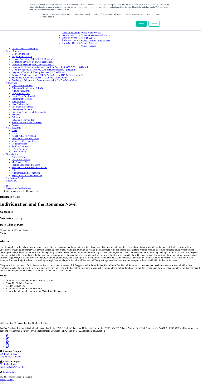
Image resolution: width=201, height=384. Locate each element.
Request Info (68, 35)
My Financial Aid (20, 162)
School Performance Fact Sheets (27, 122)
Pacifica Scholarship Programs (26, 165)
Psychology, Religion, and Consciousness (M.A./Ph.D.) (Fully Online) (44, 80)
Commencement (19, 143)
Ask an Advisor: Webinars (24, 136)
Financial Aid (12, 154)
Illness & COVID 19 (71, 43)
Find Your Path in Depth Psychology (29, 112)
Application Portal (14, 178)
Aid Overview (18, 157)
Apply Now (11, 180)
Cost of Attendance (21, 159)
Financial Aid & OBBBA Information (29, 167)
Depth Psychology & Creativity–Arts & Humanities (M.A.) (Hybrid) (43, 69)
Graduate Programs (71, 32)
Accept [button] (141, 23)
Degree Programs (14, 51)
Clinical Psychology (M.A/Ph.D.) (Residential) (33, 59)
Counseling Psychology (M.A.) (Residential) (32, 62)
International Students (22, 109)
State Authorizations (21, 104)
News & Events (13, 128)
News (14, 130)
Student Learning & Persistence (95, 40)
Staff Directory (88, 38)
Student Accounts (70, 40)
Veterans (16, 114)
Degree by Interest (20, 54)
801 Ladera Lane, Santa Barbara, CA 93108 (12, 365)
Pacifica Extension (20, 146)
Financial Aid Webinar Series (25, 138)
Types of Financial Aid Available (27, 175)
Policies (15, 170)
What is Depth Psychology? (25, 48)
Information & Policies (22, 106)
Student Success (88, 46)
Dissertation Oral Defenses (18, 188)
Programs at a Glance (22, 56)
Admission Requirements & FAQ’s (28, 88)
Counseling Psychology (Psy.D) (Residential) (33, 64)
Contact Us (17, 125)
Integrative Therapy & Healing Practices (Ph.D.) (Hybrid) (38, 72)
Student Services (69, 37)
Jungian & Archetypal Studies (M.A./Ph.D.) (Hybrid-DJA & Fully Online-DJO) (49, 75)
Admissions (11, 83)
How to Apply (18, 101)
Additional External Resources (26, 173)
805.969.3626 (9, 372)
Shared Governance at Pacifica (95, 35)
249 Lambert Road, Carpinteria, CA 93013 (10, 355)
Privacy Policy (7, 379)
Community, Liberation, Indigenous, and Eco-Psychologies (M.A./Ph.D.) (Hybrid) (50, 67)
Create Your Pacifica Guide (24, 96)
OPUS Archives (19, 149)
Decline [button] (154, 23)
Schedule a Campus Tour (23, 120)
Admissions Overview (22, 85)
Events (15, 133)
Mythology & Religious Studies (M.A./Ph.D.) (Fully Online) (40, 77)
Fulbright (16, 117)
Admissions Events (21, 91)
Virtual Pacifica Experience (24, 141)
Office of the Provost (90, 32)
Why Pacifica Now (21, 93)
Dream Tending (19, 151)
